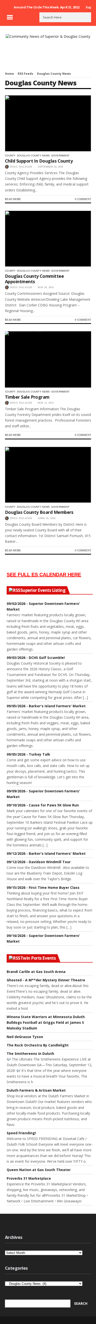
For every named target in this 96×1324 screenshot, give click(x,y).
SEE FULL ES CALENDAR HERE (44, 574)
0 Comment (83, 199)
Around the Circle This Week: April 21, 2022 (46, 7)
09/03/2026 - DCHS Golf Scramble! (36, 657)
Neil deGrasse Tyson (25, 1036)
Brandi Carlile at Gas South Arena (36, 971)
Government (60, 155)
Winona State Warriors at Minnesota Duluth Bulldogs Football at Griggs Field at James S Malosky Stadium (46, 1022)
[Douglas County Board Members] (48, 475)
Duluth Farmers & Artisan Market (36, 1090)
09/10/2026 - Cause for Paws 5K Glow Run (43, 805)
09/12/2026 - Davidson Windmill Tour (39, 861)
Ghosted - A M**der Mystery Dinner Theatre (46, 980)
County (10, 155)
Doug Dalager (21, 166)
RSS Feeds (25, 74)
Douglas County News (33, 155)
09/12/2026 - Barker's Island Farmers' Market (46, 853)
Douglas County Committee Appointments (34, 278)
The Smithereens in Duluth (30, 1053)
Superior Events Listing (42, 590)
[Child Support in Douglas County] (48, 123)
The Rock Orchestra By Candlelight (38, 1045)
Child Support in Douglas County (39, 161)
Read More (13, 199)
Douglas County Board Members (39, 512)
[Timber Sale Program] (48, 359)
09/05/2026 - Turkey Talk (28, 754)
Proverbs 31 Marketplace (29, 1178)
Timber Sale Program (27, 397)
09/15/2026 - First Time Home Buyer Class (43, 887)
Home (9, 74)
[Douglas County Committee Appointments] (48, 239)
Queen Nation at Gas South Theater (39, 1169)
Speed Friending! (21, 1133)
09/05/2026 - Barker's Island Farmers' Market (46, 706)
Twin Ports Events (38, 958)
